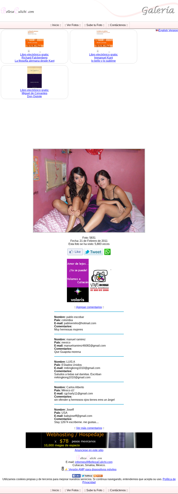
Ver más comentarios (89, 428)
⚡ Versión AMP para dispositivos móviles (90, 469)
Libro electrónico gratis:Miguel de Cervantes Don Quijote (34, 93)
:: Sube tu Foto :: (94, 25)
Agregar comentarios (89, 307)
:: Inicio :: (55, 25)
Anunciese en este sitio (89, 450)
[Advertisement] (89, 124)
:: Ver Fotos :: (73, 25)
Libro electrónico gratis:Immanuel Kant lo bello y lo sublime (103, 57)
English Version (168, 30)
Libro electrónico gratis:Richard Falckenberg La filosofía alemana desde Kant (34, 57)
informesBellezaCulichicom (93, 462)
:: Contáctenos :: (118, 25)
